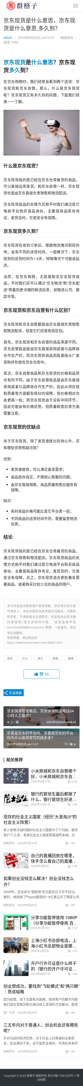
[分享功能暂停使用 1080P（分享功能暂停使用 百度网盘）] (16, 922)
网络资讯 (66, 37)
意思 (47, 62)
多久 (14, 70)
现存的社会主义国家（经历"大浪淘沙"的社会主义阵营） (40, 819)
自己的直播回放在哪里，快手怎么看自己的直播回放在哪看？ (54, 858)
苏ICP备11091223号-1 (61, 1075)
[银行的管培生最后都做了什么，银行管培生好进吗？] (16, 799)
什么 (36, 62)
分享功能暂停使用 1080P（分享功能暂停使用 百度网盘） (54, 920)
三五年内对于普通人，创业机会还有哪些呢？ (40, 1027)
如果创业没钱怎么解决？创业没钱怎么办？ (38, 881)
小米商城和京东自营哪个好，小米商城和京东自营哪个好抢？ (54, 773)
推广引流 (9, 1012)
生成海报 (15, 692)
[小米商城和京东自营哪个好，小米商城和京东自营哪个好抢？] (16, 776)
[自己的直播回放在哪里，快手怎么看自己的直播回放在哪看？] (16, 860)
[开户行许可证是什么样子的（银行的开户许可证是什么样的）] (16, 968)
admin (7, 37)
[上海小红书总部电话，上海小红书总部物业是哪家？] (16, 945)
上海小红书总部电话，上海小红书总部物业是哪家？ (54, 942)
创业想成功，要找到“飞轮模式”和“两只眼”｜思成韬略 (41, 988)
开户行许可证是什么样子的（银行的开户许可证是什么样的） (54, 965)
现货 (20, 62)
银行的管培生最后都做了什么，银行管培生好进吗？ (54, 796)
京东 (9, 62)
